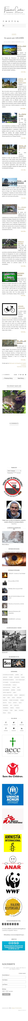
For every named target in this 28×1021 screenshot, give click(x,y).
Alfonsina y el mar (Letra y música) (16, 603)
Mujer (4, 697)
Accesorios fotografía (8, 674)
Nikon (13, 697)
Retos (10, 702)
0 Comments (7, 374)
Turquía (17, 707)
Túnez (11, 710)
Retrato (15, 702)
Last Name (4, 984)
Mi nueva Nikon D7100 (13, 581)
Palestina (5, 700)
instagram (21, 724)
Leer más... (23, 71)
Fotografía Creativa (14, 682)
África (9, 712)
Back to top (21, 1010)
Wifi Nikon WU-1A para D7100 (15, 588)
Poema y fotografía (13, 700)
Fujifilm (14, 684)
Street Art (16, 705)
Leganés (14, 34)
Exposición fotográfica (8, 679)
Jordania (13, 690)
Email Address (6, 975)
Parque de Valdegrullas (22, 147)
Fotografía (5, 682)
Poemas (22, 700)
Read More (14, 523)
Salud (20, 702)
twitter (13, 724)
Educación (16, 677)
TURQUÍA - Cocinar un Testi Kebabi (16, 573)
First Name (4, 979)
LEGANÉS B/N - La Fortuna (14, 619)
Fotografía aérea (7, 684)
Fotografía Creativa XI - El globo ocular (14, 552)
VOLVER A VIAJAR (21, 366)
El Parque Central (22, 115)
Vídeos (4, 712)
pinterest (6, 730)
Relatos (4, 702)
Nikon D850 (19, 697)
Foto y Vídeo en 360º (20, 679)
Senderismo (5, 705)
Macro (15, 695)
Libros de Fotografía (7, 695)
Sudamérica (5, 707)
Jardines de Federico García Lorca (22, 80)
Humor (13, 687)
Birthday (4, 989)
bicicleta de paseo (7, 318)
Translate (18, 472)
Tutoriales (5, 710)
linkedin (21, 730)
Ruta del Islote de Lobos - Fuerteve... (12, 410)
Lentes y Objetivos (7, 692)
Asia (21, 674)
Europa (22, 677)
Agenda (17, 674)
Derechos (5, 677)
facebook (6, 724)
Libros (14, 692)
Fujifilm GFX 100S (6, 687)
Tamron (12, 707)
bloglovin (14, 730)
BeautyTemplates (17, 1008)
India (18, 687)
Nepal (8, 697)
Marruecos (21, 695)
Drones (10, 677)
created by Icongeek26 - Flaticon (9, 930)
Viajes (16, 710)
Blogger (22, 934)
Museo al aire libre (21, 242)
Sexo (11, 705)
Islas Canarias (6, 690)
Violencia (21, 710)
